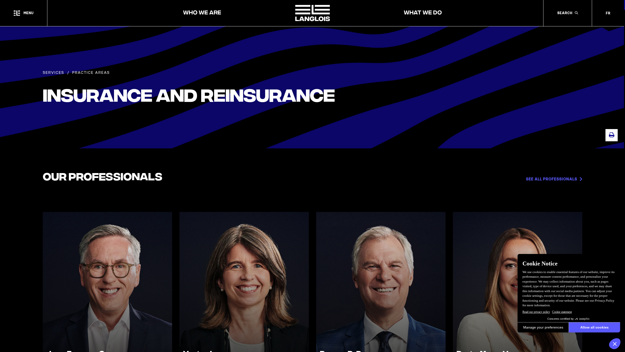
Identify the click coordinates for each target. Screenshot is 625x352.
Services (53, 72)
